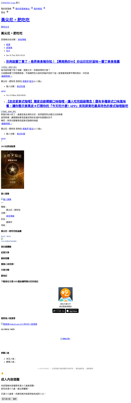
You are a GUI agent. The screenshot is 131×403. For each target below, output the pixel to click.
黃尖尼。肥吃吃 (15, 20)
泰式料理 (21, 86)
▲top (3, 91)
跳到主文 (5, 27)
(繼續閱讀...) (6, 76)
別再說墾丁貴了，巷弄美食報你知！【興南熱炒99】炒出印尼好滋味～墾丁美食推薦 (63, 61)
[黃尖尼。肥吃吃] (2, 239)
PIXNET (46, 369)
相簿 (8, 45)
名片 (8, 51)
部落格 (9, 48)
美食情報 (22, 39)
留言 (31, 81)
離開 (14, 399)
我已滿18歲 (6, 399)
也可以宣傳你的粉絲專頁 (9, 241)
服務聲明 (89, 369)
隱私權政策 (80, 369)
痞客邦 (26, 81)
